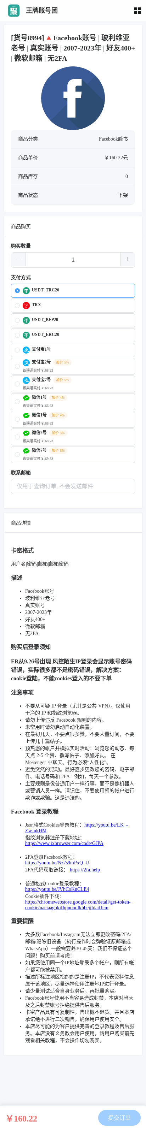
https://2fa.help (85, 869)
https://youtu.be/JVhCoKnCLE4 (57, 889)
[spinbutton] (73, 260)
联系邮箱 (21, 472)
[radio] (73, 291)
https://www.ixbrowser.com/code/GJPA (64, 843)
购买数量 (21, 246)
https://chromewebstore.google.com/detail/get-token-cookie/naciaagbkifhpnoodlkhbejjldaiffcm (78, 904)
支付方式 (21, 277)
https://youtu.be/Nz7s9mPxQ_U (57, 862)
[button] (18, 259)
